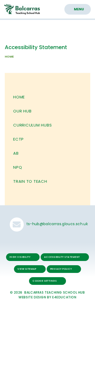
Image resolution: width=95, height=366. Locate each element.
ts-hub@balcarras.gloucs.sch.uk (57, 223)
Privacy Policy (61, 269)
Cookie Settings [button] (44, 280)
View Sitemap (26, 269)
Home (9, 56)
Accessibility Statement (62, 257)
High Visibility (20, 257)
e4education (64, 297)
